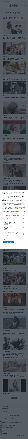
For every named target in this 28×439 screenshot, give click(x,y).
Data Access (14, 246)
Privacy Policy (21, 246)
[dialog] (14, 219)
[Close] (25, 192)
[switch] (23, 218)
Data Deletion (6, 246)
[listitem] (14, 215)
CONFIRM (8, 242)
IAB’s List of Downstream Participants (15, 211)
